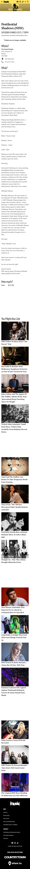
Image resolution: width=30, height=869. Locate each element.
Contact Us (5, 838)
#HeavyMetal (13, 35)
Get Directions (9, 59)
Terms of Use (6, 818)
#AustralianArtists (5, 35)
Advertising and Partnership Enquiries (11, 832)
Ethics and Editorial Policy (9, 821)
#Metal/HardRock (20, 35)
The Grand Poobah (7, 49)
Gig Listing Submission (8, 835)
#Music (26, 35)
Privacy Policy (6, 815)
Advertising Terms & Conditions (10, 824)
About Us (5, 812)
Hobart (3, 54)
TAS (2, 56)
